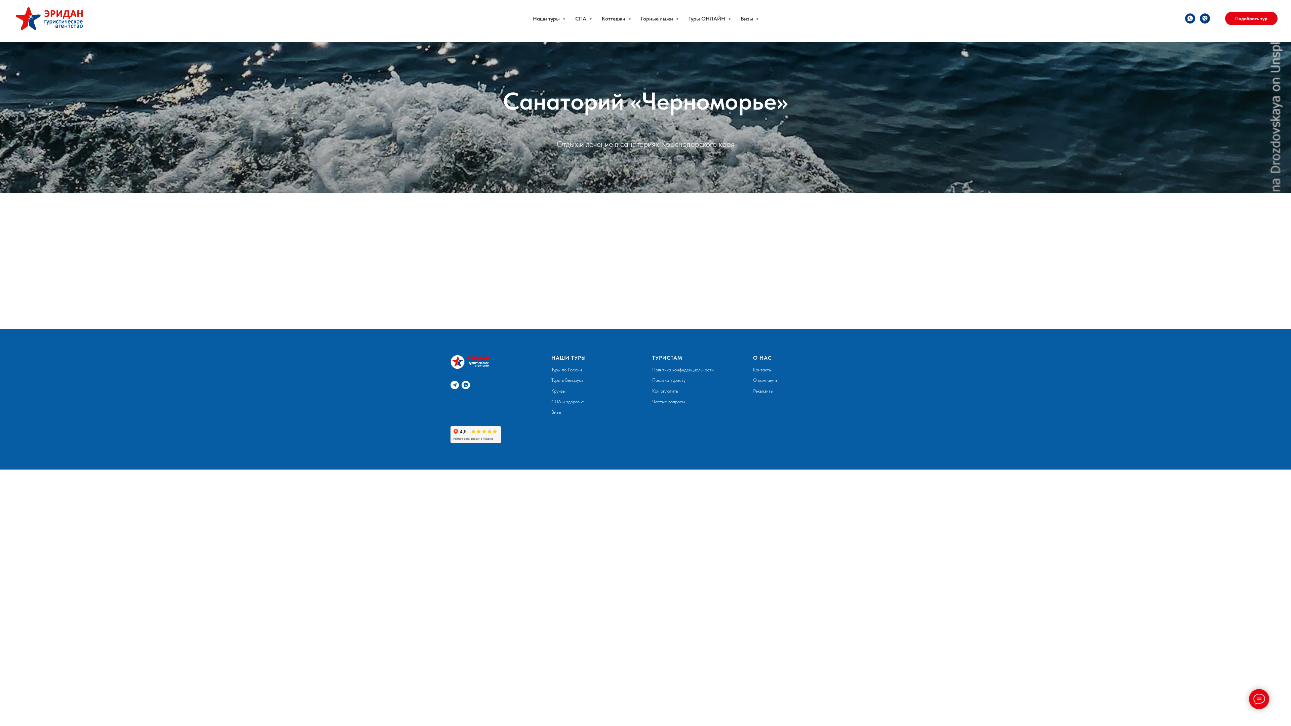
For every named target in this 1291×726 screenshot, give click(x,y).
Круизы (558, 391)
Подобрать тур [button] (1251, 18)
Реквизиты (763, 391)
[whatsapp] (1190, 18)
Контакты (762, 369)
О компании (765, 380)
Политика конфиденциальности (683, 369)
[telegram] (455, 385)
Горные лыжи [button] (657, 18)
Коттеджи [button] (614, 18)
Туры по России (566, 369)
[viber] (1205, 18)
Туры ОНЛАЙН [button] (708, 18)
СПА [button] (581, 18)
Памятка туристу (669, 380)
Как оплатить (665, 391)
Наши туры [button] (547, 18)
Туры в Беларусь (567, 380)
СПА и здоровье (567, 401)
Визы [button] (747, 18)
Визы (556, 412)
